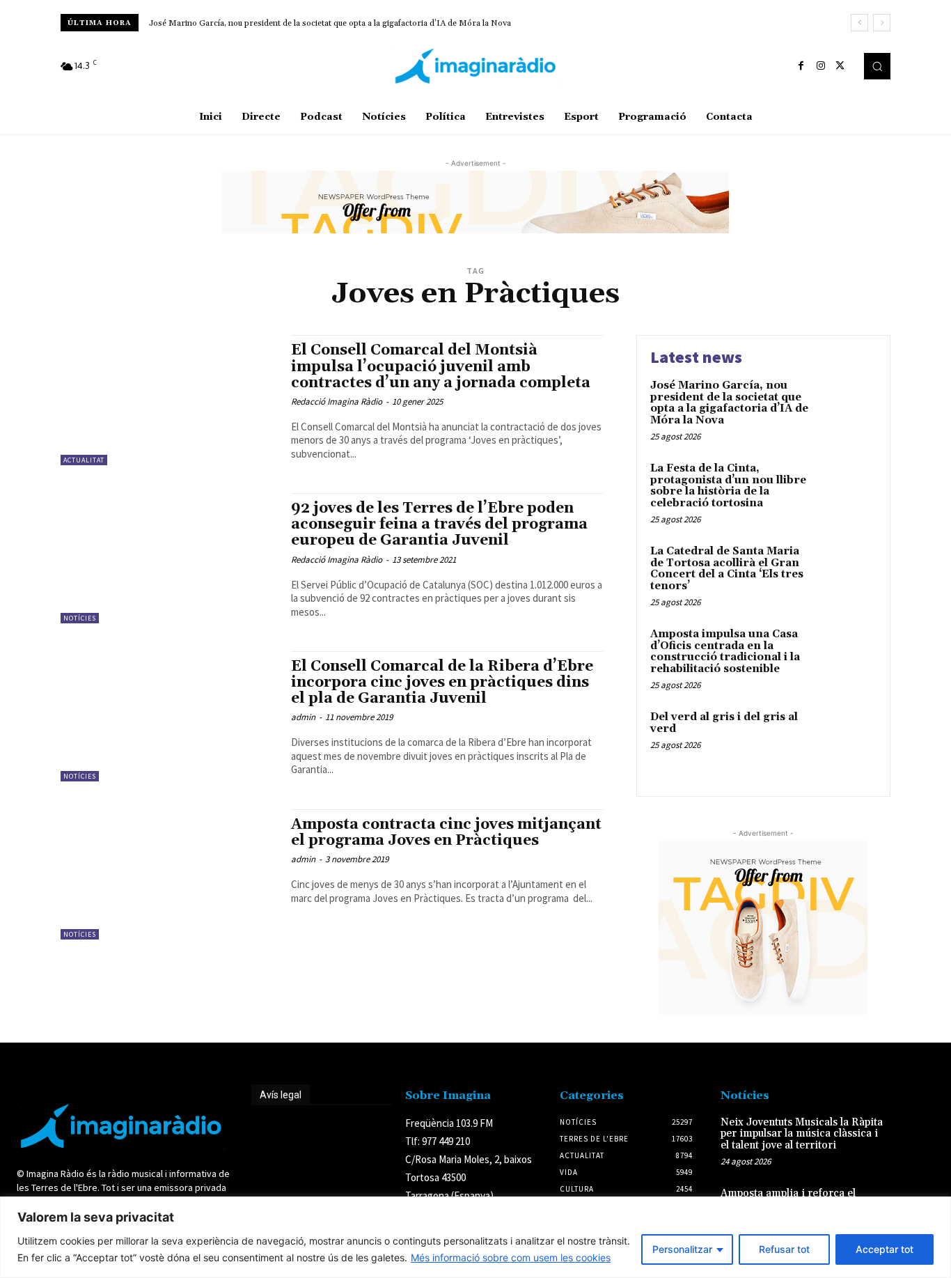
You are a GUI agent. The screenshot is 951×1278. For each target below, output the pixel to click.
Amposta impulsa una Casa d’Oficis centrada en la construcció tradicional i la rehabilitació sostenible (725, 652)
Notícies (79, 618)
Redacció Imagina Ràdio (336, 401)
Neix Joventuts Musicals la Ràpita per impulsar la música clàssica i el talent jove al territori (802, 1134)
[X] (840, 66)
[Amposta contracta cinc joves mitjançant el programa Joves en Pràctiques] (169, 874)
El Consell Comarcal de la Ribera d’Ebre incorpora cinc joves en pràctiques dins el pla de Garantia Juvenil (442, 682)
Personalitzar (682, 1249)
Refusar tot (784, 1249)
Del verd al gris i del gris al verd (724, 722)
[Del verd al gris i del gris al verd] (847, 738)
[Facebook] (801, 66)
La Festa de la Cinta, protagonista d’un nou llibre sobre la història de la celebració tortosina (728, 486)
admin (303, 717)
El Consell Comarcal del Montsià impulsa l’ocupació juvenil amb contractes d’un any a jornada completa (440, 366)
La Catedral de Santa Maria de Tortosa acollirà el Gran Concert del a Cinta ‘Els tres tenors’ (726, 569)
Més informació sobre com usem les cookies (511, 1257)
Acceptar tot (884, 1249)
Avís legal (280, 1094)
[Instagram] (821, 66)
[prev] (859, 22)
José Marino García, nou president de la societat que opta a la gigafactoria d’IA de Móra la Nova (330, 23)
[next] (881, 22)
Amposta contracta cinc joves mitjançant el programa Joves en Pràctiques (446, 833)
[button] (877, 66)
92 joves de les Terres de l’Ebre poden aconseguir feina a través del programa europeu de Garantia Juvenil (439, 524)
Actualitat (83, 460)
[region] (475, 1237)
